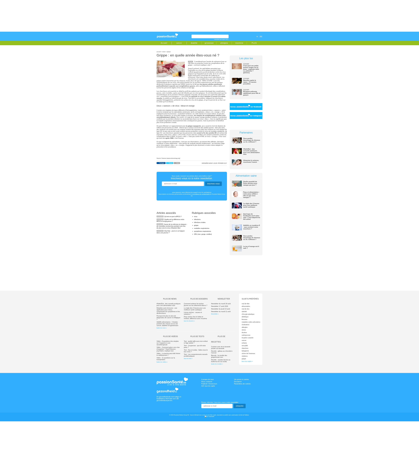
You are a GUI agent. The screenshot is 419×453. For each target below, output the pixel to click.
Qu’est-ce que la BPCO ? (173, 216)
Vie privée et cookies (241, 379)
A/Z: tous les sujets (208, 386)
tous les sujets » (247, 361)
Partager (161, 163)
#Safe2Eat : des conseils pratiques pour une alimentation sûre (251, 151)
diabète (194, 43)
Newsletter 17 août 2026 (219, 306)
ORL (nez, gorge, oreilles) (203, 234)
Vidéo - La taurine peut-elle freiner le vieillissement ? (168, 354)
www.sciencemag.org (173, 158)
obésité (244, 311)
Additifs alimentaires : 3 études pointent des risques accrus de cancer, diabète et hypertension (167, 323)
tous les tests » (188, 358)
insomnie (239, 43)
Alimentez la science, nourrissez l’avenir (251, 161)
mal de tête (245, 303)
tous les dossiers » (189, 321)
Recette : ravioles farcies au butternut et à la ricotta (220, 360)
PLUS (254, 43)
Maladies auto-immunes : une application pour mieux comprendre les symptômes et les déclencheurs (168, 310)
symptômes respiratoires (202, 231)
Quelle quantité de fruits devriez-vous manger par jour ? (250, 183)
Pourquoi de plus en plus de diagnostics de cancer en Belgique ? (168, 317)
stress (244, 330)
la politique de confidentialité (201, 194)
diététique (245, 317)
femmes (244, 319)
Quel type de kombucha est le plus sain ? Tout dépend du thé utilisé (251, 216)
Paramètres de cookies (242, 384)
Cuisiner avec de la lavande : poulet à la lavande (221, 347)
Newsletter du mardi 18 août (221, 303)
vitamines (245, 348)
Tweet (170, 163)
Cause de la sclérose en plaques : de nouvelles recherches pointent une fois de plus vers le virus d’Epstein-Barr (172, 226)
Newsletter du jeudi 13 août (220, 309)
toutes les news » (162, 328)
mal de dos (245, 309)
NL (257, 36)
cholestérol (245, 324)
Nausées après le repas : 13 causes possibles (249, 82)
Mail (177, 163)
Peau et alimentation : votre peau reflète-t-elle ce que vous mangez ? (251, 194)
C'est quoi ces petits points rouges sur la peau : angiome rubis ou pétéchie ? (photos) (251, 69)
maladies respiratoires (201, 228)
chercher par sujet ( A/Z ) (221, 39)
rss (247, 36)
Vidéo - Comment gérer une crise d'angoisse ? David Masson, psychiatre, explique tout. (168, 349)
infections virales (199, 222)
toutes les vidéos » (162, 362)
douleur (244, 332)
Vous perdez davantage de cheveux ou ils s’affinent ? (251, 140)
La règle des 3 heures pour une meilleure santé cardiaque (251, 205)
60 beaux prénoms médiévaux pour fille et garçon (251, 93)
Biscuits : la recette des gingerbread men (219, 356)
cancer (179, 43)
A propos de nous (207, 379)
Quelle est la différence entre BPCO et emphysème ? (170, 220)
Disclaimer (238, 381)
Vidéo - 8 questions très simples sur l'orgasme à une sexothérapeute (168, 343)
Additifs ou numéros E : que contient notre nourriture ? (251, 227)
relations (245, 356)
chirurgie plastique (248, 314)
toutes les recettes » (217, 364)
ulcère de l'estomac (248, 353)
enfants (244, 343)
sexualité (245, 345)
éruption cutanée (247, 338)
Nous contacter (206, 381)
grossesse (209, 43)
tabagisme (245, 351)
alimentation (246, 306)
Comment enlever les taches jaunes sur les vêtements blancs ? (195, 304)
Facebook (244, 36)
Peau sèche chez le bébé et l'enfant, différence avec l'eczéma (195, 317)
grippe (196, 225)
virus (195, 216)
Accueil (164, 43)
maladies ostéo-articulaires (251, 322)
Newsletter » (215, 314)
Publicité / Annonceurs (209, 384)
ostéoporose (246, 335)
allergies (224, 43)
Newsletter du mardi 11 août (221, 311)
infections (197, 219)
